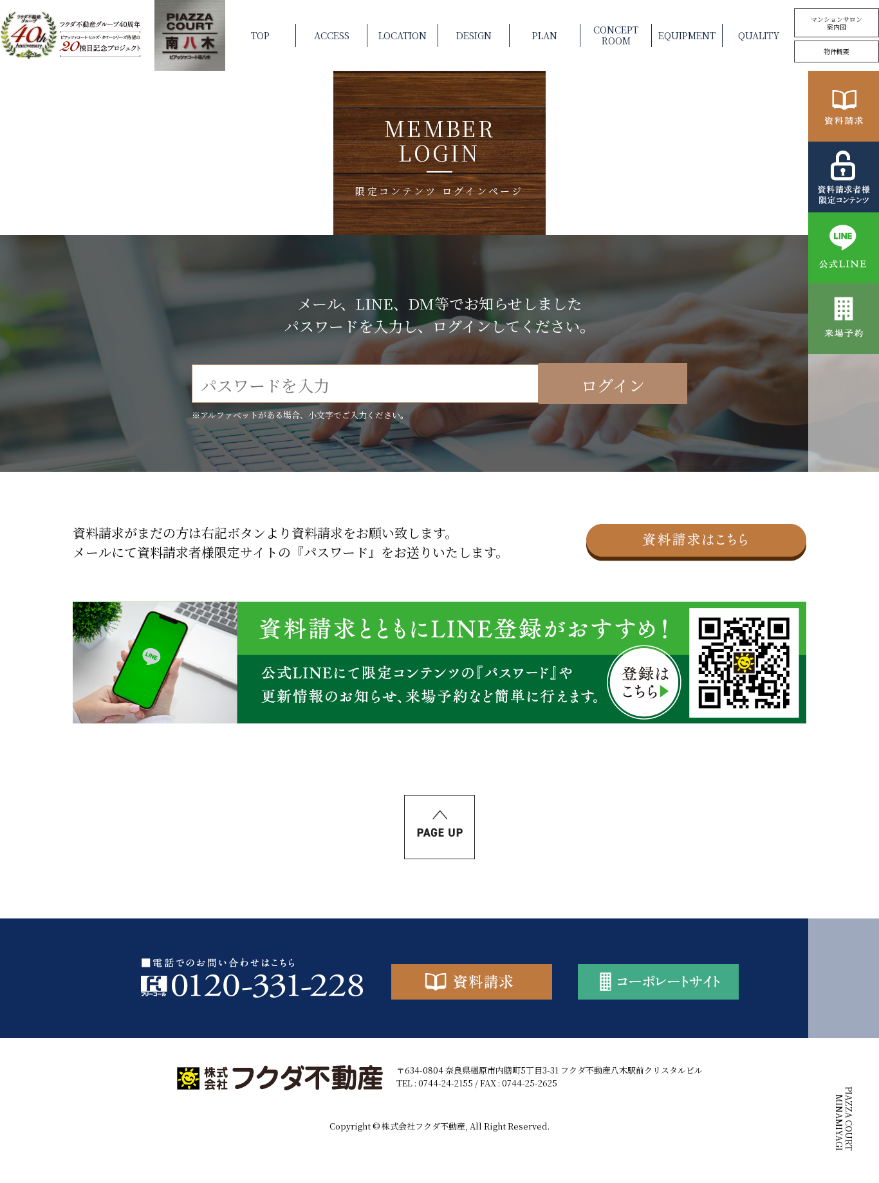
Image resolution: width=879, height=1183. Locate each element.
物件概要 (836, 51)
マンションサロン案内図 (836, 23)
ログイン (613, 385)
